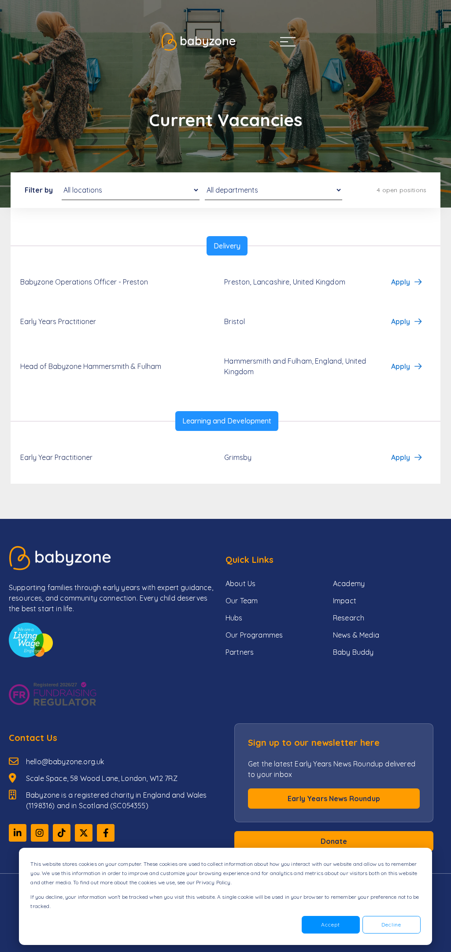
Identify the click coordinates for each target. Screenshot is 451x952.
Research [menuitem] (348, 617)
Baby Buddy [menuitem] (353, 652)
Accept (330, 924)
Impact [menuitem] (344, 600)
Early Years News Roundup (334, 798)
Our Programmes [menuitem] (254, 635)
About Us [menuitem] (240, 583)
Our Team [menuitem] (242, 600)
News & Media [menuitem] (356, 635)
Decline (391, 924)
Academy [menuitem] (349, 583)
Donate (334, 841)
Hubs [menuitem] (234, 617)
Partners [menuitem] (240, 652)
